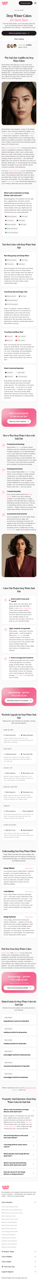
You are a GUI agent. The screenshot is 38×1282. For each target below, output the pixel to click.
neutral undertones (8, 133)
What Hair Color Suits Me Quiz (12, 1210)
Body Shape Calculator (9, 1225)
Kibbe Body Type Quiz (9, 1228)
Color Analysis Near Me (10, 1231)
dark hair (8, 148)
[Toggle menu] (35, 3)
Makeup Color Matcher (9, 1222)
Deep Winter (17, 148)
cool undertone (20, 675)
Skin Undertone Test (8, 1216)
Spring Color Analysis (9, 1238)
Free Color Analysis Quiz (10, 1207)
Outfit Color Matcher (8, 1234)
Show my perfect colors (17, 33)
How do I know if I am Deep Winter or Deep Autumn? (14, 1173)
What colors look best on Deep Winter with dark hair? (16, 1110)
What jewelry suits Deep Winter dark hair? (16, 1155)
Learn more (29, 868)
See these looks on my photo (17, 701)
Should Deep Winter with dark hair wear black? (16, 1136)
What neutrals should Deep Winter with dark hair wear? (15, 1164)
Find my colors (26, 3)
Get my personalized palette (17, 988)
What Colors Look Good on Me (12, 1213)
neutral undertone (14, 171)
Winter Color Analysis (9, 1247)
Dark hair (32, 133)
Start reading (19, 39)
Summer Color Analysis (9, 1241)
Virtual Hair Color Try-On (10, 1219)
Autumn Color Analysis (9, 1244)
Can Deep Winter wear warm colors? (15, 1146)
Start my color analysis (17, 421)
